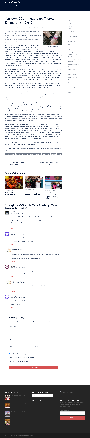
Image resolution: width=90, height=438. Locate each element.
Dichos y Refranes (10, 154)
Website (37, 346)
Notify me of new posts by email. (19, 361)
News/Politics (71, 87)
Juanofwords (46, 154)
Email (10, 346)
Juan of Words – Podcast (74, 59)
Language (70, 61)
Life (69, 67)
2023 (69, 21)
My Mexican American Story (75, 85)
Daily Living (71, 31)
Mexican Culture (39, 27)
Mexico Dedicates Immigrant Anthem (32, 193)
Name (10, 339)
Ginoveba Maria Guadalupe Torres (24, 154)
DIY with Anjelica (72, 36)
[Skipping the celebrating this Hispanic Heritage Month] (53, 182)
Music (69, 82)
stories (59, 154)
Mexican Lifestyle (49, 27)
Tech (69, 90)
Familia (69, 44)
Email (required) (65, 410)
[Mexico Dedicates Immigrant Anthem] (33, 182)
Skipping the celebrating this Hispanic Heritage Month (52, 195)
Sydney (31, 435)
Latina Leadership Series (74, 64)
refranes (53, 154)
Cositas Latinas (30, 27)
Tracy (12, 233)
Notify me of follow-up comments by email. (22, 357)
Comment (12, 326)
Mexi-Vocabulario (72, 72)
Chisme (70, 23)
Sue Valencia (14, 212)
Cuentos (70, 28)
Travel (69, 92)
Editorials (70, 39)
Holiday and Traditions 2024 (11, 193)
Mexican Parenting (73, 79)
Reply (12, 228)
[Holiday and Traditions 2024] (14, 182)
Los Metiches (71, 69)
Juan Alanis (9, 27)
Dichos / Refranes (72, 33)
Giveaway (70, 52)
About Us (7, 9)
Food (69, 49)
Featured (70, 46)
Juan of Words (12, 2)
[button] (84, 3)
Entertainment (71, 41)
